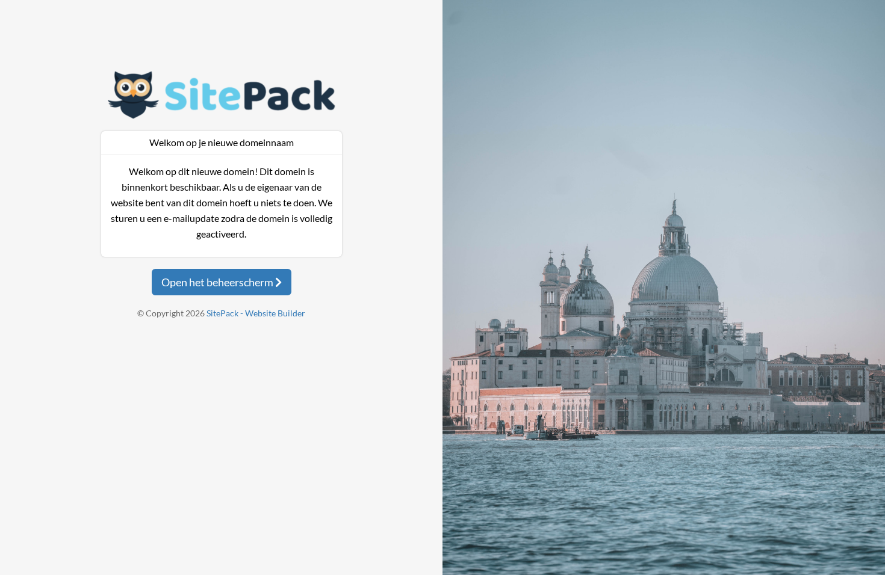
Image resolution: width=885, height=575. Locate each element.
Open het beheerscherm (218, 282)
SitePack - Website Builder (255, 313)
